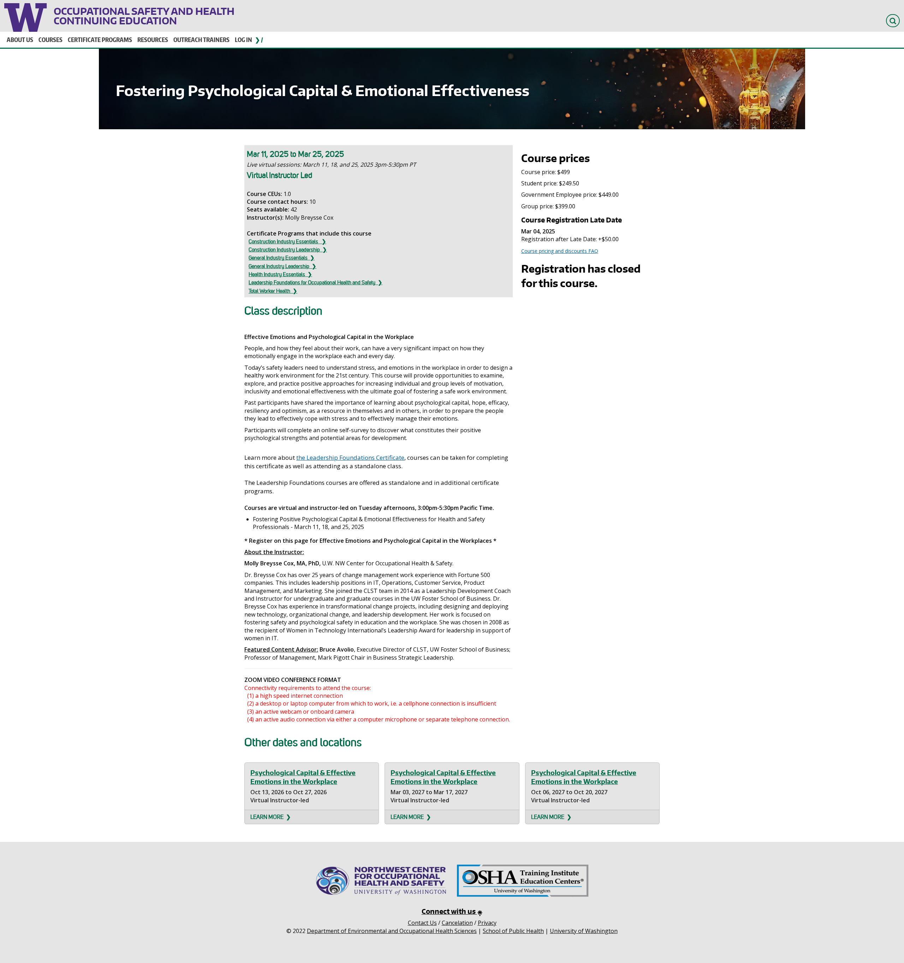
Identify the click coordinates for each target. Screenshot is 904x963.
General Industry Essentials (278, 258)
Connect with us (449, 911)
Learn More (267, 817)
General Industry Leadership (279, 266)
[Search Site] (893, 20)
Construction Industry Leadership (284, 249)
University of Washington (26, 16)
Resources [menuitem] (152, 39)
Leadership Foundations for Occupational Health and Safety (312, 282)
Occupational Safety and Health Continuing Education (144, 16)
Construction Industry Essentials (284, 241)
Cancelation (457, 923)
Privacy (487, 923)
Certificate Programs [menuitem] (100, 39)
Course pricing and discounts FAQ (559, 251)
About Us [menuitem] (20, 39)
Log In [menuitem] (243, 39)
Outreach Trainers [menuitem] (201, 39)
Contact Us (422, 923)
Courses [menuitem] (50, 39)
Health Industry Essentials (277, 274)
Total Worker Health (269, 291)
